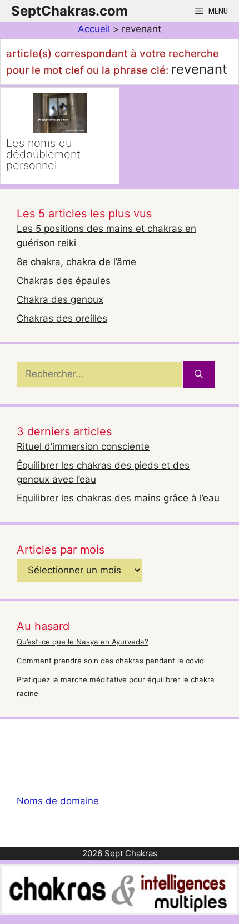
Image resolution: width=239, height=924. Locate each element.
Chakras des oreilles (62, 318)
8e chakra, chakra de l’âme (76, 261)
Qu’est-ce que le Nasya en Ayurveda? (82, 641)
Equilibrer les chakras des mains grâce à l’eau (118, 498)
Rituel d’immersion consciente (83, 446)
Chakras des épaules (64, 280)
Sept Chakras (130, 853)
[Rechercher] (199, 374)
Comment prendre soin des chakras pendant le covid (110, 660)
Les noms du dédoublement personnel (43, 154)
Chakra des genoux (60, 299)
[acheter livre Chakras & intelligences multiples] (119, 911)
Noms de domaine (58, 800)
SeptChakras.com (69, 11)
